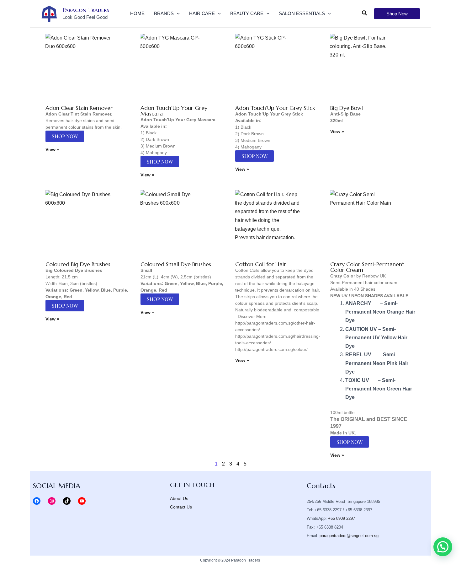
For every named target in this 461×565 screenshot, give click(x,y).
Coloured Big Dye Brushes (77, 264)
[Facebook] (36, 501)
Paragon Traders (85, 9)
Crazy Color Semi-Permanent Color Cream (367, 267)
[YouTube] (82, 501)
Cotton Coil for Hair (260, 264)
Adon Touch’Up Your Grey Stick (275, 107)
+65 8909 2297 (341, 518)
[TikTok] (67, 501)
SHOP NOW (65, 136)
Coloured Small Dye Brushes (175, 264)
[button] (177, 13)
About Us (179, 498)
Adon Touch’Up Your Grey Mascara (173, 110)
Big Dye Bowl (346, 107)
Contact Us (181, 506)
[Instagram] (52, 501)
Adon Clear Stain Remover (79, 107)
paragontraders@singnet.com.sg (349, 535)
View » (52, 149)
